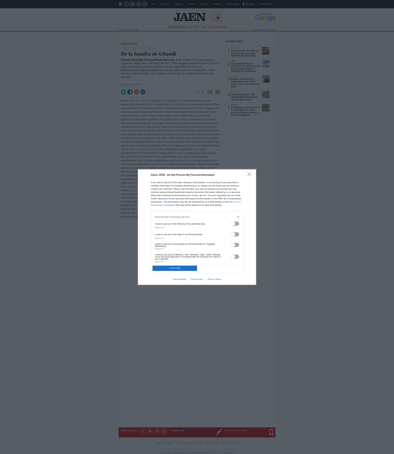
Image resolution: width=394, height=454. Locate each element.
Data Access (197, 279)
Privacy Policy (214, 279)
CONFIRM (175, 268)
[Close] (250, 175)
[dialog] (197, 227)
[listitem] (197, 217)
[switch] (235, 224)
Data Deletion (179, 279)
